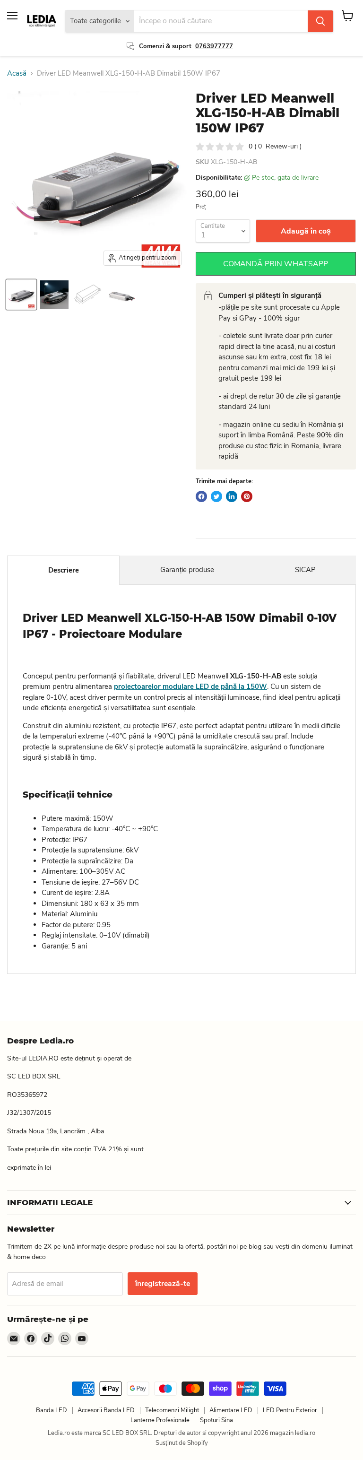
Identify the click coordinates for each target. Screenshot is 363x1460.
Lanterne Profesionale (160, 1420)
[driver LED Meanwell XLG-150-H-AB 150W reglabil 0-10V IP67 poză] (21, 294)
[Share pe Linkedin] (231, 496)
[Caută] (320, 21)
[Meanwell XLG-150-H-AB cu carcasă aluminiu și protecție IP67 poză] (120, 294)
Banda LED (51, 1410)
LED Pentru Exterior (290, 1410)
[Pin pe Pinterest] (246, 496)
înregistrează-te (162, 1283)
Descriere (63, 570)
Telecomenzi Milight (172, 1410)
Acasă (16, 74)
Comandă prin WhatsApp (275, 264)
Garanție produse (187, 569)
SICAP (305, 569)
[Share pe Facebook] (201, 496)
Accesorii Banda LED (106, 1410)
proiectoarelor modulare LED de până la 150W (190, 686)
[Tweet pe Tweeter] (216, 496)
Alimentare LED (230, 1410)
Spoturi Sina (216, 1420)
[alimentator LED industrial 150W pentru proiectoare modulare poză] (54, 294)
